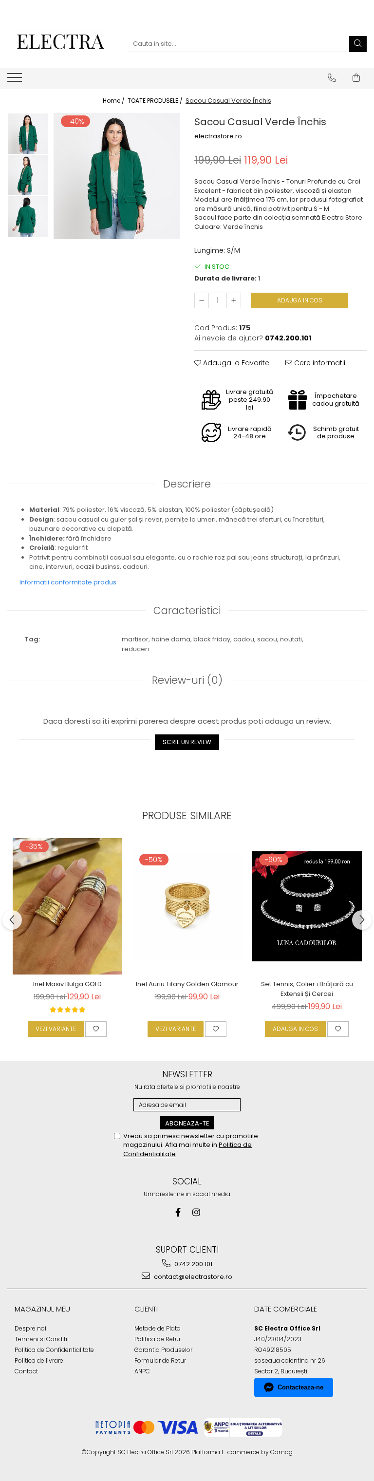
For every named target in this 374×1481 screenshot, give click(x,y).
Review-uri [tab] (187, 680)
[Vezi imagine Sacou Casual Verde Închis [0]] (28, 133)
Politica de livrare (39, 1360)
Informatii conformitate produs (67, 582)
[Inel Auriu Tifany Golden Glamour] (187, 906)
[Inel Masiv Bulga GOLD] (67, 906)
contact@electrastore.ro (192, 1276)
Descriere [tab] (187, 484)
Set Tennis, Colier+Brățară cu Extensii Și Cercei (307, 988)
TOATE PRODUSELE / (156, 100)
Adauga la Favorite (235, 363)
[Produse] (15, 80)
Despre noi (30, 1328)
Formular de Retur (160, 1360)
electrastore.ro (218, 136)
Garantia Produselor (163, 1350)
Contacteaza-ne (300, 1387)
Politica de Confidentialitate (54, 1350)
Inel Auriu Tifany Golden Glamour (187, 984)
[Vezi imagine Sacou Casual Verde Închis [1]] (28, 175)
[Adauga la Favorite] (96, 1029)
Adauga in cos (299, 300)
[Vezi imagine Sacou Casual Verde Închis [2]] (28, 216)
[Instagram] (196, 1212)
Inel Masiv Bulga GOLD (67, 984)
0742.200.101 (192, 1264)
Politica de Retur (157, 1339)
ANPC (142, 1371)
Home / (114, 100)
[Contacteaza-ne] (332, 78)
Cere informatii (318, 363)
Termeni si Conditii (42, 1339)
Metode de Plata (157, 1328)
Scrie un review (187, 742)
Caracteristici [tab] (187, 610)
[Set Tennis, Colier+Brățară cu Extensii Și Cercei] (307, 906)
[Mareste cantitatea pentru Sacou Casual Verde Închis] (233, 300)
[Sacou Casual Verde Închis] (117, 176)
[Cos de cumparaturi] (356, 78)
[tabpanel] (117, 176)
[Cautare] (358, 44)
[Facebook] (178, 1212)
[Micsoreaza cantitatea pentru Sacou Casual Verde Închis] (201, 300)
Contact (26, 1371)
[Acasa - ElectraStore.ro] (60, 44)
